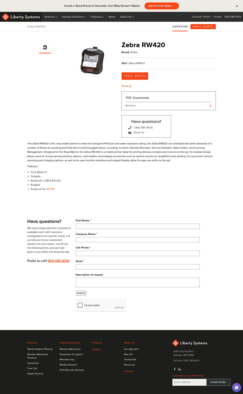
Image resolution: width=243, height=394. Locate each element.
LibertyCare (33, 363)
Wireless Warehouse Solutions (37, 356)
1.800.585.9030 (232, 16)
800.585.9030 (58, 261)
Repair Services (35, 373)
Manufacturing (67, 359)
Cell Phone (82, 247)
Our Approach (131, 349)
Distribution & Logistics (71, 354)
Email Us (139, 132)
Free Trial (32, 368)
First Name (82, 220)
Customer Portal (201, 16)
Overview (180, 26)
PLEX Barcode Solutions (72, 370)
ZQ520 (50, 189)
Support (96, 349)
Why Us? (128, 354)
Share (125, 86)
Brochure (130, 105)
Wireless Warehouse (70, 349)
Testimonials (130, 359)
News (112, 16)
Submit (81, 293)
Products (97, 342)
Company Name (86, 234)
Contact (218, 16)
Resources (129, 365)
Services (49, 16)
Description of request (89, 274)
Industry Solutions (73, 16)
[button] (236, 387)
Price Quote (203, 26)
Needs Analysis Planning (40, 349)
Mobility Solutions (68, 365)
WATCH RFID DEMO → (161, 6)
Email (79, 261)
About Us (126, 16)
